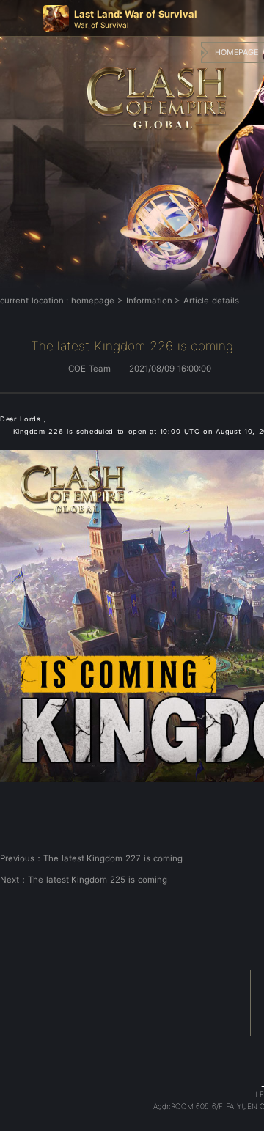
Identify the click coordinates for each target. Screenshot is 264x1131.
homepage (92, 300)
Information (149, 300)
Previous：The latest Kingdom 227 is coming (91, 858)
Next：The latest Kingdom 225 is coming (83, 879)
